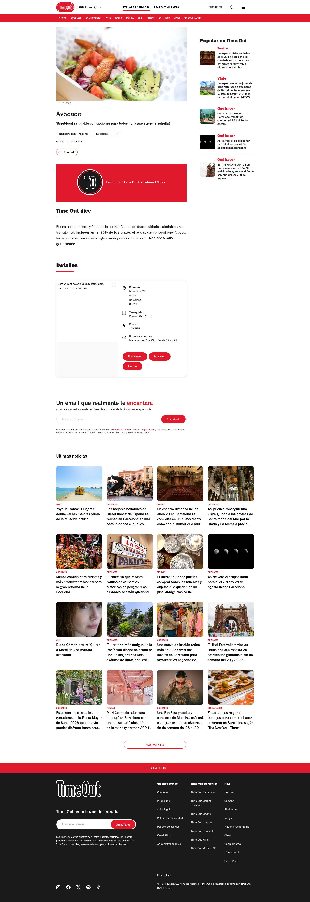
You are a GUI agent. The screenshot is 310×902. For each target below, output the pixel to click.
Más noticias (155, 745)
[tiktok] (98, 887)
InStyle (228, 818)
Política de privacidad (170, 818)
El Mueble (230, 809)
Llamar (132, 366)
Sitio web (159, 356)
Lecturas (229, 792)
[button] (113, 284)
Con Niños (164, 18)
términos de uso (119, 430)
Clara (227, 835)
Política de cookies (168, 827)
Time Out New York (202, 831)
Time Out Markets (166, 7)
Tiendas (151, 18)
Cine (140, 18)
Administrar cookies (169, 844)
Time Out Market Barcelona (201, 803)
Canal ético (163, 835)
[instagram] (58, 887)
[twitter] (78, 887)
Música (130, 18)
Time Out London (201, 822)
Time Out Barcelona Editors (145, 183)
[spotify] (88, 887)
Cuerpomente (232, 844)
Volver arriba (158, 768)
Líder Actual (231, 852)
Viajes (177, 18)
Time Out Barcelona (203, 792)
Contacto (162, 792)
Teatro (118, 18)
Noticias (62, 18)
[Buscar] (232, 7)
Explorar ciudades (136, 7)
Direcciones (135, 356)
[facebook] (68, 887)
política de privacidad (144, 430)
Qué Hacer (76, 18)
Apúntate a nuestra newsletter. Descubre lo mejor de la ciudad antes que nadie (103, 409)
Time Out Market (192, 18)
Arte (108, 18)
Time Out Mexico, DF (203, 848)
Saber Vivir (230, 861)
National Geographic (236, 827)
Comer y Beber (93, 18)
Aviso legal (163, 809)
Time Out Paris (199, 840)
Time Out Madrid (201, 814)
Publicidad (163, 801)
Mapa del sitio (164, 875)
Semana (229, 801)
